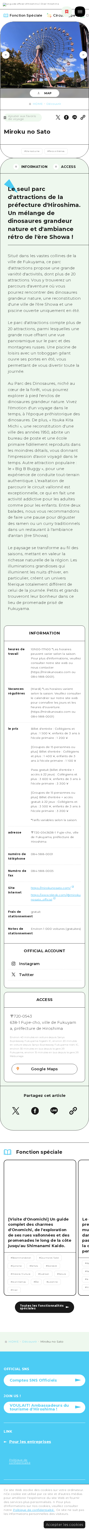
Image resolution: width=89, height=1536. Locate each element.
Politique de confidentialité (34, 1510)
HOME (38, 103)
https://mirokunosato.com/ (51, 888)
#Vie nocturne (32, 151)
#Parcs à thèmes (56, 151)
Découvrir (53, 103)
